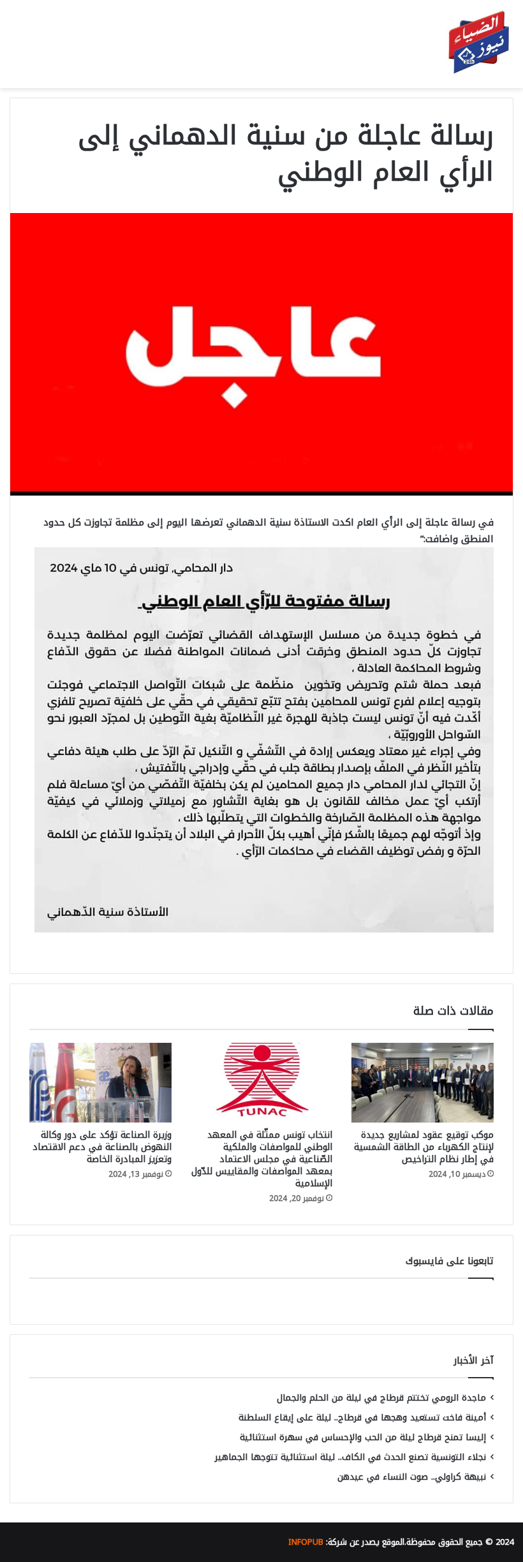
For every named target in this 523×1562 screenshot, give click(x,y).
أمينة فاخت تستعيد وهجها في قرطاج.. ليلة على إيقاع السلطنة (362, 1418)
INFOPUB (305, 1542)
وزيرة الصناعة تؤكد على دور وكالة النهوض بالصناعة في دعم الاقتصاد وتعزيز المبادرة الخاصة (102, 1147)
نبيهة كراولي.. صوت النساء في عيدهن (411, 1477)
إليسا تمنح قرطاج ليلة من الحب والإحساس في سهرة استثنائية (363, 1437)
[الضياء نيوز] (478, 44)
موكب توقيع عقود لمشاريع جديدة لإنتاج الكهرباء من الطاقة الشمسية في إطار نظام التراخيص (424, 1147)
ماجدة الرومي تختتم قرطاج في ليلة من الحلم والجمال (381, 1398)
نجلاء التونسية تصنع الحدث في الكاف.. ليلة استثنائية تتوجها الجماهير (350, 1457)
